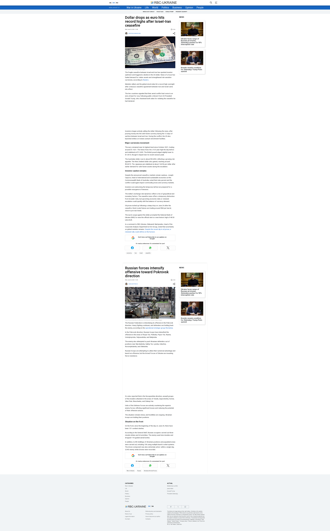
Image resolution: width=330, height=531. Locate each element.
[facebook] (170, 506)
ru (117, 3)
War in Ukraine (134, 7)
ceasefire (148, 253)
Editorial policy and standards (153, 511)
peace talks (160, 11)
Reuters (145, 80)
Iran (136, 253)
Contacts (147, 519)
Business (177, 7)
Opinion (189, 7)
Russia (139, 470)
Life (147, 7)
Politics (165, 7)
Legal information (130, 516)
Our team (127, 519)
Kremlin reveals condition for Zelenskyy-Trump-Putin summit (191, 69)
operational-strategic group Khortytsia (159, 328)
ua (110, 3)
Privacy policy (149, 514)
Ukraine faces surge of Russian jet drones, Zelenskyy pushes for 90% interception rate (191, 41)
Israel (141, 253)
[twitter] (178, 506)
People (200, 7)
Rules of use (128, 514)
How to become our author (152, 516)
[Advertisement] (150, 116)
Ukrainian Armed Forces (150, 470)
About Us (127, 511)
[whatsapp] (185, 506)
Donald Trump (170, 11)
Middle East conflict (148, 11)
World (155, 7)
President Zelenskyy (181, 11)
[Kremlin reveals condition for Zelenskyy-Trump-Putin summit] (192, 58)
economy (129, 253)
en (114, 3)
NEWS (181, 17)
